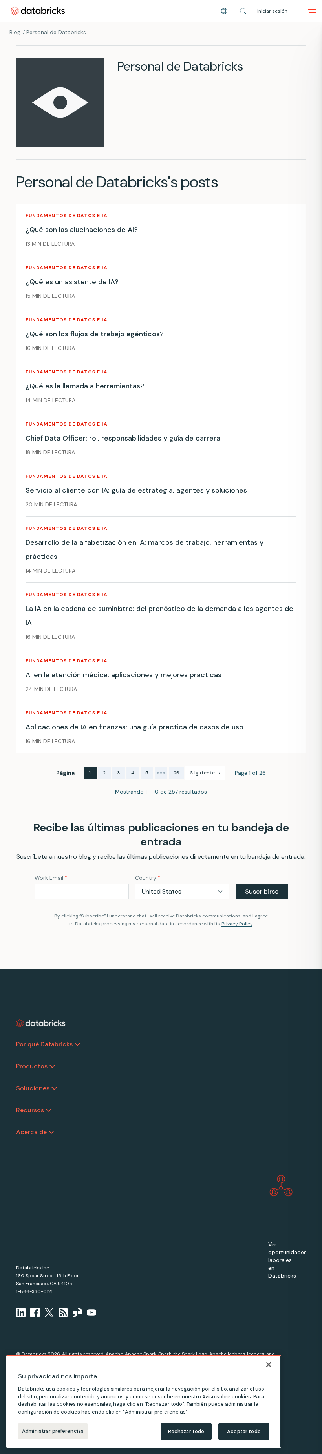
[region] (143, 1401)
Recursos (30, 1110)
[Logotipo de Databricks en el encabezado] (37, 10)
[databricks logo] (41, 1023)
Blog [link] (14, 32)
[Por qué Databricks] (77, 1044)
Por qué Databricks (44, 1044)
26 (176, 773)
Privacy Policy (236, 924)
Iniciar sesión (272, 11)
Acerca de (31, 1132)
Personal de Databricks (56, 32)
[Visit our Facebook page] (35, 1312)
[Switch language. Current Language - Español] (224, 11)
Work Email (51, 877)
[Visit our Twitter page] (49, 1312)
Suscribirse (261, 891)
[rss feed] (63, 1312)
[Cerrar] (268, 1364)
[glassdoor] (77, 1312)
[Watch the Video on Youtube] (91, 1312)
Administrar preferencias (53, 1431)
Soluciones (32, 1088)
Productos (32, 1066)
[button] (243, 11)
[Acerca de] (51, 1132)
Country (148, 877)
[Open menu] (312, 11)
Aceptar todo (244, 1431)
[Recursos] (48, 1110)
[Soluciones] (54, 1088)
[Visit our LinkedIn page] (21, 1312)
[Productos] (52, 1066)
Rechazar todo (186, 1431)
